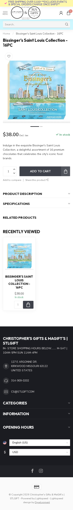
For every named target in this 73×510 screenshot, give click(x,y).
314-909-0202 (20, 380)
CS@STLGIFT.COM (22, 392)
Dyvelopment (42, 502)
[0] (68, 13)
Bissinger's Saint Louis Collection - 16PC (39, 34)
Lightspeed (41, 498)
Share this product (35, 180)
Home (6, 34)
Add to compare (12, 180)
